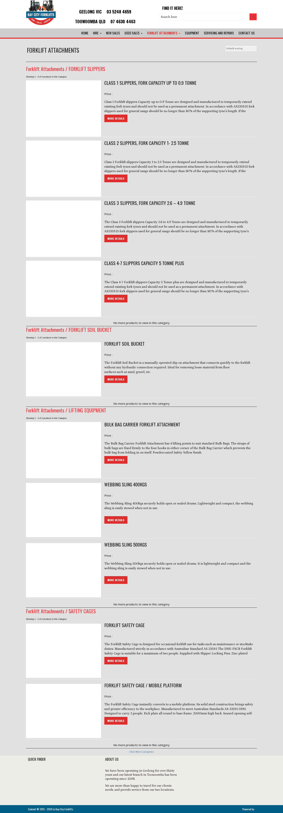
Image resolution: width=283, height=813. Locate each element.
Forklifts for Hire (40, 771)
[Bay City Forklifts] (41, 25)
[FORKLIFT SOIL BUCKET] (63, 369)
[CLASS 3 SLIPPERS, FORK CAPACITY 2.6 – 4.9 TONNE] (63, 229)
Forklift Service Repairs (45, 792)
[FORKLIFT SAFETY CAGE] (63, 651)
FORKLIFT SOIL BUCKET (90, 329)
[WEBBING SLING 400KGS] (63, 510)
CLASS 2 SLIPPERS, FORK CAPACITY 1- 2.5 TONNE (146, 143)
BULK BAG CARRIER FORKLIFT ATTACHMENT (142, 424)
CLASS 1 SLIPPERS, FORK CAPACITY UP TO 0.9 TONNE (150, 82)
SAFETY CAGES (82, 611)
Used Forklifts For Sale (45, 782)
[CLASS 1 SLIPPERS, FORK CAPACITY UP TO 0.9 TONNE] (63, 108)
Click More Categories (141, 752)
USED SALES (132, 33)
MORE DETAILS (115, 118)
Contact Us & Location (45, 797)
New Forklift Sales (41, 776)
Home (84, 33)
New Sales (113, 33)
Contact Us (247, 33)
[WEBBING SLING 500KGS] (63, 570)
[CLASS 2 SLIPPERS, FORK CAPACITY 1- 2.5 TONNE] (63, 169)
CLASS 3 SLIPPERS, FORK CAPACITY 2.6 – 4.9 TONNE (149, 203)
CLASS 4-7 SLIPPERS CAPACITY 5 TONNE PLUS (144, 263)
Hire (96, 33)
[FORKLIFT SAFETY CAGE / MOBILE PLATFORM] (63, 711)
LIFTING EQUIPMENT (87, 410)
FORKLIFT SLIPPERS (87, 68)
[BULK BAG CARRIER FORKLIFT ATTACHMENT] (63, 450)
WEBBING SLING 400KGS (125, 484)
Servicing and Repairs (219, 33)
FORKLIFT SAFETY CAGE (124, 625)
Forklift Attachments (162, 33)
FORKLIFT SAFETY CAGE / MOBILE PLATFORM (143, 685)
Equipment (192, 33)
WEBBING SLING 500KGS (125, 544)
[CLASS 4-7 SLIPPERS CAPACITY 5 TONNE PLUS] (63, 289)
